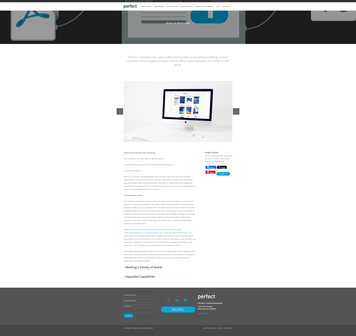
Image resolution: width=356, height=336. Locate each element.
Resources (220, 1)
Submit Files (213, 1)
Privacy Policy (228, 328)
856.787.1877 (203, 313)
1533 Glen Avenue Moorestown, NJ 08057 (135, 1)
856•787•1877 (149, 1)
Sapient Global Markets (180, 233)
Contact (227, 1)
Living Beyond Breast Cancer (153, 233)
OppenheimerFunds (135, 233)
